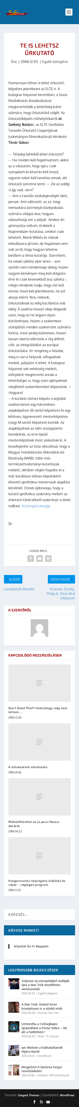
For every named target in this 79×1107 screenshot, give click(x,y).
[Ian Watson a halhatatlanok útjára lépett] (13, 1050)
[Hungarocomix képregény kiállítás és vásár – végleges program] (39, 855)
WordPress (67, 1095)
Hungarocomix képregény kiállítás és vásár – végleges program (36, 882)
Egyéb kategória (55, 61)
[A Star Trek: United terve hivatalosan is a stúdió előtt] (13, 1007)
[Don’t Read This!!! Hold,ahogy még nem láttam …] (39, 683)
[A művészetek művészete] (39, 742)
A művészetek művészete (27, 767)
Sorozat (42, 1012)
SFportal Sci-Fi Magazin (31, 946)
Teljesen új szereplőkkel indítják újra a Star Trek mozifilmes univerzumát (45, 985)
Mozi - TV (43, 1036)
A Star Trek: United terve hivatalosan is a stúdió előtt (42, 1006)
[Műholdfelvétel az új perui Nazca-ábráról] (39, 796)
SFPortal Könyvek (59, 1075)
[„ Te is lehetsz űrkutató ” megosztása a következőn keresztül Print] (48, 558)
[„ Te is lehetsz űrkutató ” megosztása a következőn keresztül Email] (39, 558)
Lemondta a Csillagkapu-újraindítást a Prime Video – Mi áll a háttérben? (44, 1028)
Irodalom (43, 1075)
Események (44, 1055)
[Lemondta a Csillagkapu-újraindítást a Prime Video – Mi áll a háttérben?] (13, 1026)
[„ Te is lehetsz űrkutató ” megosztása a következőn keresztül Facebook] (30, 558)
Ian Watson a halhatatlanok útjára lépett (42, 1049)
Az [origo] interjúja (36, 506)
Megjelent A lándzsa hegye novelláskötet (42, 1069)
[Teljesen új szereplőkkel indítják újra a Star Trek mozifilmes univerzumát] (13, 983)
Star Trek (53, 1012)
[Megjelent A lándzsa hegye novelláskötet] (13, 1069)
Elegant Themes (28, 1095)
